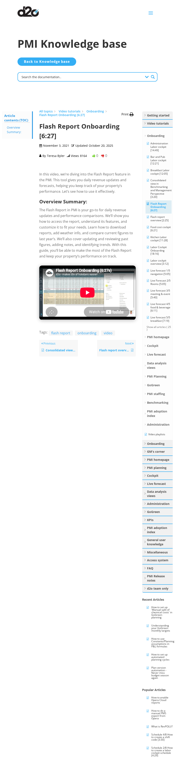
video (108, 333)
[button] (127, 114)
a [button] (150, 13)
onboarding (86, 333)
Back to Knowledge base (47, 61)
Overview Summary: (14, 129)
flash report (60, 333)
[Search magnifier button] (153, 77)
